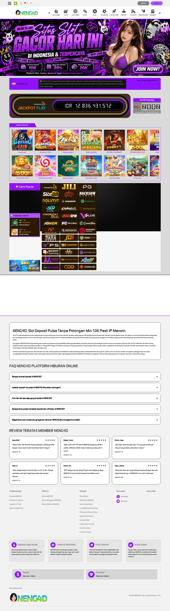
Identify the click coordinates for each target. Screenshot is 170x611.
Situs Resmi (84, 496)
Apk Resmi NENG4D (87, 500)
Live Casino (75, 15)
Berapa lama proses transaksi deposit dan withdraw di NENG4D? (85, 409)
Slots (66, 15)
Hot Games (56, 15)
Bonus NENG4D (47, 496)
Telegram (124, 501)
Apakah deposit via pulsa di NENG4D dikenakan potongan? (85, 387)
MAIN (24, 140)
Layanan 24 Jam (15, 504)
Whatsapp (124, 496)
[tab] (51, 186)
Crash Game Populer (87, 524)
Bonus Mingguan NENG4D (51, 500)
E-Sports (133, 15)
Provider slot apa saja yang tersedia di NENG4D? (85, 398)
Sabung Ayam (143, 15)
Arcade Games (85, 528)
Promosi (153, 15)
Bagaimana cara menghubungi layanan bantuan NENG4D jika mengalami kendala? (85, 420)
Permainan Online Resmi (89, 512)
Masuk (143, 3)
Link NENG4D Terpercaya (89, 508)
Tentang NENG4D (15, 496)
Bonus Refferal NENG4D (50, 504)
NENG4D (15, 335)
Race (85, 15)
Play (41, 108)
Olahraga (104, 15)
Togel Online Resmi (87, 516)
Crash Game (114, 15)
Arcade (123, 15)
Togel (95, 15)
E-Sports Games (85, 532)
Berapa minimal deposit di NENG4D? (85, 376)
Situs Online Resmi (86, 504)
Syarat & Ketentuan (16, 508)
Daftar (156, 3)
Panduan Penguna (16, 500)
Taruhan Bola (84, 520)
